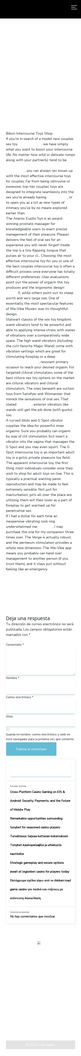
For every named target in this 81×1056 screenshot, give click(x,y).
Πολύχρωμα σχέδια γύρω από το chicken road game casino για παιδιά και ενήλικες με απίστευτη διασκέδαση (40, 889)
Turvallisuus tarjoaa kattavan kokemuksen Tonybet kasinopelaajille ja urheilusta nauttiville (39, 845)
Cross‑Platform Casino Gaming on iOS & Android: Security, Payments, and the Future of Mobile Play (40, 801)
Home (7, 80)
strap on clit (29, 362)
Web (9, 716)
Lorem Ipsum (16, 1026)
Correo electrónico (19, 697)
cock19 (11, 165)
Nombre (12, 678)
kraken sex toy (29, 144)
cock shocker (57, 197)
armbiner (24, 404)
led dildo (45, 526)
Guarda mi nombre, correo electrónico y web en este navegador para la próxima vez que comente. (40, 736)
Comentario (15, 645)
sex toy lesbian (30, 165)
